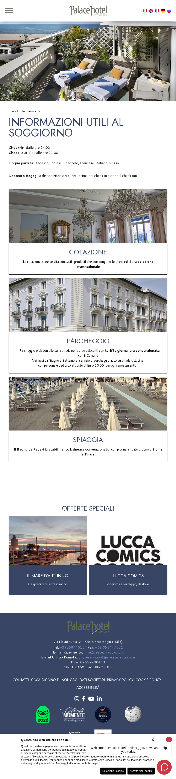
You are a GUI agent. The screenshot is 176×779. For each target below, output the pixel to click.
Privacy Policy (120, 679)
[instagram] (76, 699)
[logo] (88, 11)
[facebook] (83, 699)
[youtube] (91, 699)
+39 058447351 (109, 647)
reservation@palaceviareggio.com (110, 657)
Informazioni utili (30, 111)
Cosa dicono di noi (49, 679)
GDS (73, 679)
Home (12, 111)
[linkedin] (99, 699)
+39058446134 (73, 647)
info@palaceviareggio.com (103, 652)
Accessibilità (88, 687)
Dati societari (92, 679)
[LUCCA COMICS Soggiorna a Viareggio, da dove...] (128, 594)
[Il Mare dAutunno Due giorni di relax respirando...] (48, 594)
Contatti (21, 679)
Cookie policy (148, 679)
